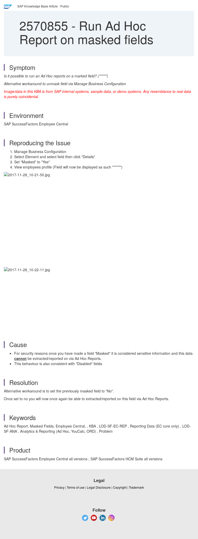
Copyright (120, 487)
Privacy (59, 487)
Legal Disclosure (99, 487)
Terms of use (76, 487)
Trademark (136, 487)
